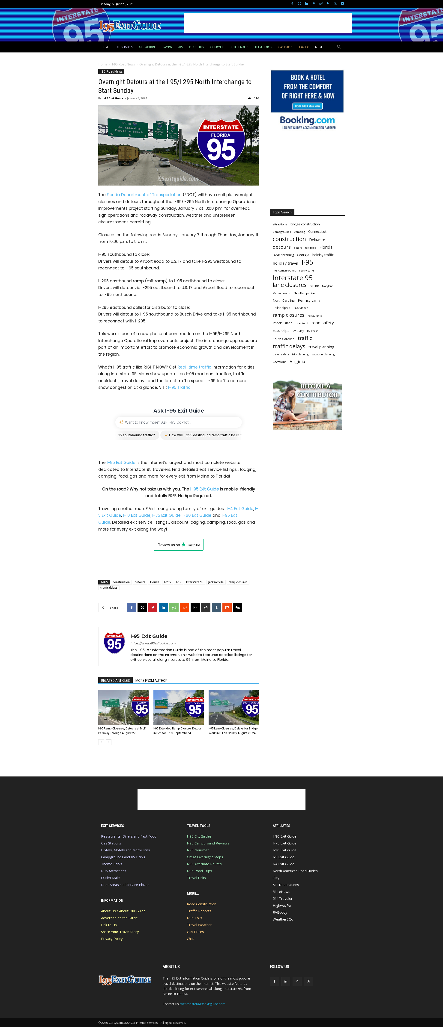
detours (140, 582)
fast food (310, 247)
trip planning (300, 354)
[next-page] (108, 742)
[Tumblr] (216, 607)
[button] (339, 47)
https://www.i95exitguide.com (152, 643)
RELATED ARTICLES (115, 680)
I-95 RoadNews (123, 64)
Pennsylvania (309, 300)
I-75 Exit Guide (166, 515)
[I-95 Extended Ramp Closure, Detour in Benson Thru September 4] (178, 707)
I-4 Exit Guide (240, 508)
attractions (280, 224)
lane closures (289, 284)
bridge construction (305, 224)
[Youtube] (342, 3)
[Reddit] (320, 3)
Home (103, 64)
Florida (154, 582)
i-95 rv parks (306, 270)
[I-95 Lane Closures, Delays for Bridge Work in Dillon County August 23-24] (234, 707)
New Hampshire (304, 293)
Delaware (317, 239)
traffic (305, 338)
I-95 (178, 582)
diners (298, 247)
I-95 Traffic (179, 387)
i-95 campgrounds (284, 270)
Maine (314, 285)
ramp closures (238, 582)
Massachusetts (281, 293)
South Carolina (283, 339)
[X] (335, 3)
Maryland (327, 286)
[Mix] (227, 607)
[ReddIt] (184, 607)
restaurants (315, 315)
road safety (322, 322)
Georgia (303, 254)
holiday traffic (323, 254)
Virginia (297, 361)
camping (299, 231)
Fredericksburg (283, 255)
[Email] (195, 607)
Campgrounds (282, 231)
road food (302, 323)
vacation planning (323, 354)
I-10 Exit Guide (136, 515)
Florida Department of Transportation (144, 195)
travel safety (281, 354)
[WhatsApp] (174, 607)
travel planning (321, 347)
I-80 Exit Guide (197, 515)
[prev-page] (101, 742)
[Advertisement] (268, 23)
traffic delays (108, 588)
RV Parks (312, 331)
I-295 (167, 582)
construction (121, 582)
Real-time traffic (194, 367)
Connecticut (317, 231)
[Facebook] (292, 3)
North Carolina (284, 300)
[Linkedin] (306, 3)
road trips (281, 330)
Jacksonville (216, 582)
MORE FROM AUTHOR (151, 680)
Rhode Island (283, 323)
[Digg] (237, 607)
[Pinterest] (313, 3)
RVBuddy (298, 331)
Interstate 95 (194, 582)
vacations (280, 362)
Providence (300, 308)
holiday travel (285, 263)
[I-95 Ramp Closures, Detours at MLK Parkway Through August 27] (123, 707)
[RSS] (328, 3)
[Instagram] (299, 3)
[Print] (205, 607)
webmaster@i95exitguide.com (202, 1004)
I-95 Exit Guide (113, 98)
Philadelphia (281, 308)
